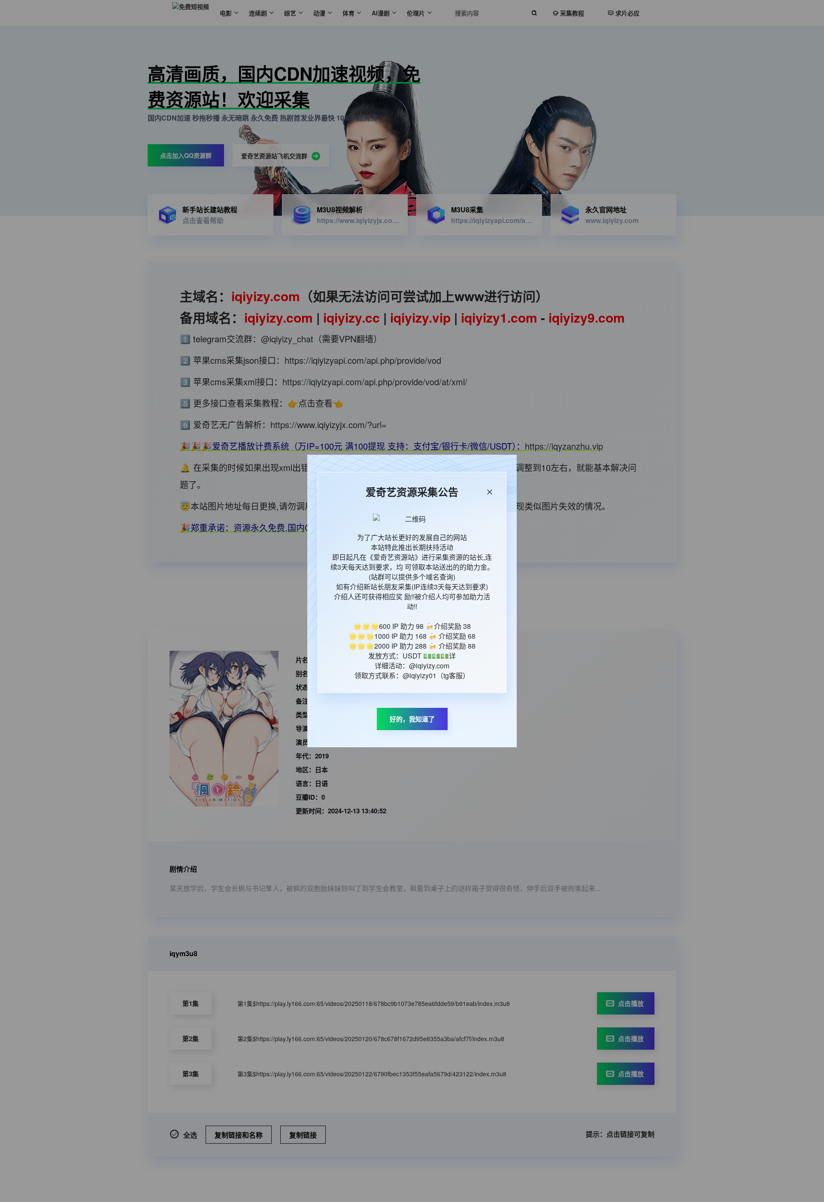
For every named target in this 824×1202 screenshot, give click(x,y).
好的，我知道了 (412, 719)
